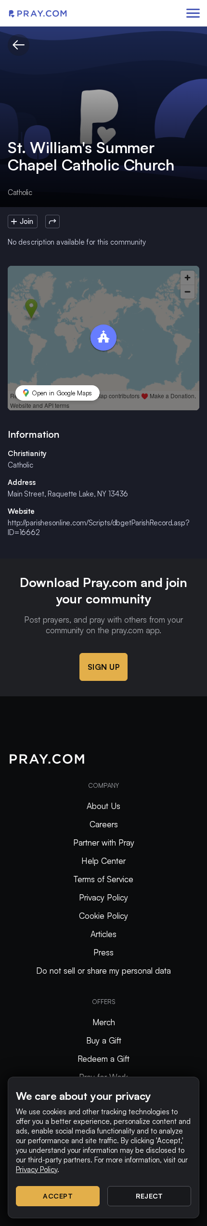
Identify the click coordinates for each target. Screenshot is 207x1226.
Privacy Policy (103, 897)
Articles (103, 934)
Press (103, 952)
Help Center (103, 861)
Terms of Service (103, 879)
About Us (103, 806)
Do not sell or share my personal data (103, 970)
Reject (149, 1196)
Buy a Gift (103, 1040)
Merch (103, 1022)
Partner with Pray (103, 842)
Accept (58, 1196)
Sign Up (104, 667)
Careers (104, 824)
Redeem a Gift (103, 1059)
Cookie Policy (103, 916)
